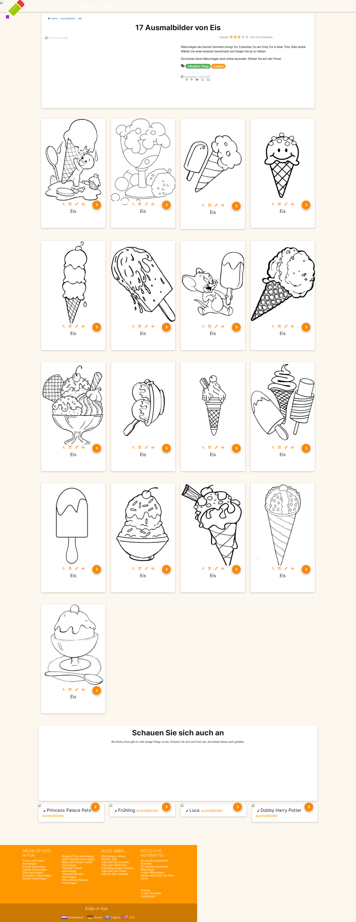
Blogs (147, 6)
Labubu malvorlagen (34, 869)
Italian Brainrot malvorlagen (78, 859)
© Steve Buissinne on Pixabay (58, 38)
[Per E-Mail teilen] (208, 79)
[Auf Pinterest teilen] (192, 79)
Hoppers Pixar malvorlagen (78, 856)
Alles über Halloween (114, 864)
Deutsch (97, 917)
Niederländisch (75, 917)
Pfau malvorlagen (32, 872)
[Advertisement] (110, 65)
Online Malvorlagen (152, 872)
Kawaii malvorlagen (34, 866)
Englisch (115, 917)
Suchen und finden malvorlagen (33, 862)
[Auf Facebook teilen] (187, 79)
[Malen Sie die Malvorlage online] (77, 203)
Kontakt (145, 890)
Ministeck (205, 6)
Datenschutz (148, 896)
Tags (246, 6)
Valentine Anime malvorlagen (72, 869)
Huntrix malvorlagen (34, 878)
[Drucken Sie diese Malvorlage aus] (83, 203)
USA (131, 917)
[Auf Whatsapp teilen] (202, 79)
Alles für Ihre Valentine (114, 873)
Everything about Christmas (117, 867)
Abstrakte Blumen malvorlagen (72, 875)
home (53, 18)
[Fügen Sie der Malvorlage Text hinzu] (63, 203)
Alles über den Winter (114, 870)
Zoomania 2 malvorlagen (37, 875)
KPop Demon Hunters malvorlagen (75, 881)
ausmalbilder (68, 18)
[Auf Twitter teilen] (197, 79)
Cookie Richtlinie (151, 893)
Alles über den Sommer (115, 862)
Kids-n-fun (96, 5)
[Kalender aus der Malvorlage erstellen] (70, 203)
